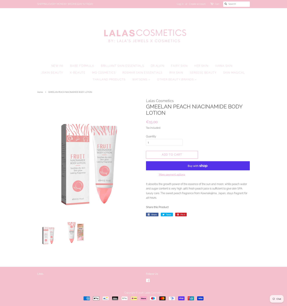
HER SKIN (201, 65)
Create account (197, 4)
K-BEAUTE (78, 72)
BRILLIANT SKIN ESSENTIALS (122, 65)
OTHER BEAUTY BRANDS (176, 79)
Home (40, 92)
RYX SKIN (176, 72)
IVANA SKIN (223, 65)
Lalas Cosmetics (153, 292)
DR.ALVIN (157, 65)
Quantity (151, 136)
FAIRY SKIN (179, 65)
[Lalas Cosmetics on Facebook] (148, 281)
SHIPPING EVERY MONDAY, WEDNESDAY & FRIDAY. (65, 4)
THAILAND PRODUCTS (109, 79)
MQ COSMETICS (104, 72)
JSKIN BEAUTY (52, 72)
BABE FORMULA (82, 65)
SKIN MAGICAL (234, 72)
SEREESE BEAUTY (203, 72)
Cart (217, 4)
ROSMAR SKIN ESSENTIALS (142, 72)
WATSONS (140, 79)
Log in (180, 4)
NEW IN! (57, 65)
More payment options (172, 174)
